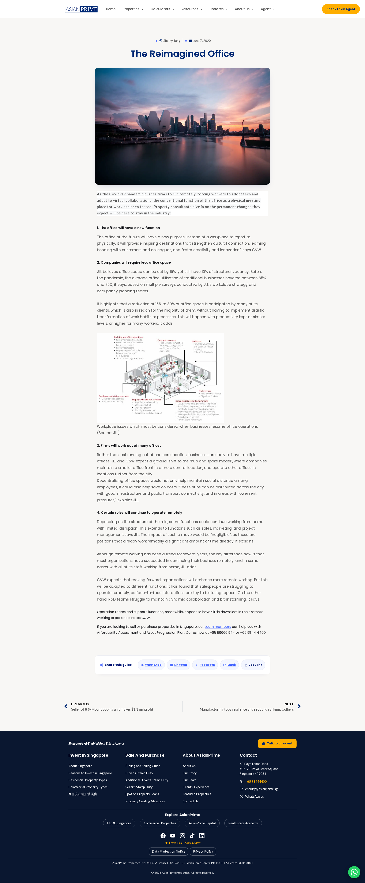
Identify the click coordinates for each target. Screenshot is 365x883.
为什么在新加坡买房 (82, 794)
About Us (189, 766)
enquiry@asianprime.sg (261, 789)
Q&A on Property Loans (142, 794)
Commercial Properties (160, 823)
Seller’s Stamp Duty (139, 787)
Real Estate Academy (243, 823)
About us (242, 9)
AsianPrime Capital (202, 823)
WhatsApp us (254, 796)
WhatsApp (153, 665)
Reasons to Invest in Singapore (90, 773)
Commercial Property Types (88, 787)
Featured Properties (197, 794)
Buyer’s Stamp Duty (139, 773)
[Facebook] (163, 835)
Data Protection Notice (168, 851)
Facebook (207, 665)
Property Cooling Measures (145, 801)
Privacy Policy (203, 851)
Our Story (190, 773)
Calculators (160, 9)
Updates (217, 9)
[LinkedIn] (201, 835)
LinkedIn (180, 665)
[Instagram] (182, 835)
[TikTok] (192, 835)
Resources (189, 9)
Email (231, 665)
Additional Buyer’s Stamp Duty (146, 780)
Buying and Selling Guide (142, 766)
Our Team (189, 780)
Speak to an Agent (341, 9)
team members (218, 626)
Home (111, 9)
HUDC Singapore (119, 823)
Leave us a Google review (184, 843)
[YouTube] (172, 835)
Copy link (255, 665)
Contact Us (190, 801)
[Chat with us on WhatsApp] (354, 872)
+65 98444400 (256, 781)
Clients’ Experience (196, 787)
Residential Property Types (87, 780)
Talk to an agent (280, 743)
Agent (266, 9)
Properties (131, 9)
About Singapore (80, 766)
